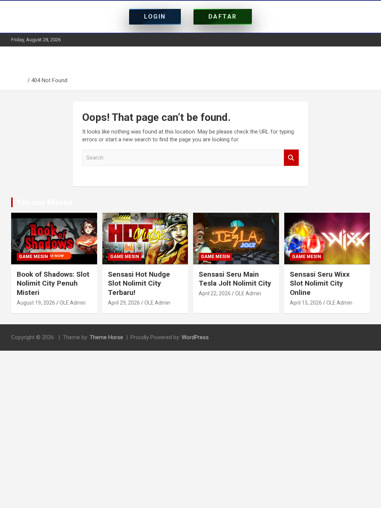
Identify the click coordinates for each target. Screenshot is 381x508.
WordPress (195, 337)
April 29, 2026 (124, 303)
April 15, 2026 (306, 303)
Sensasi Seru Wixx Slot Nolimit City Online (320, 283)
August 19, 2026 (36, 303)
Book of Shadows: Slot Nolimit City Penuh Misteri (53, 283)
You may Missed (44, 202)
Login (155, 16)
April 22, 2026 (215, 293)
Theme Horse (106, 337)
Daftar (222, 16)
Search (291, 157)
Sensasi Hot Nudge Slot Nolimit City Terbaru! (139, 283)
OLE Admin (73, 303)
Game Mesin (33, 256)
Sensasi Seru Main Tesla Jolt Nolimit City (235, 279)
